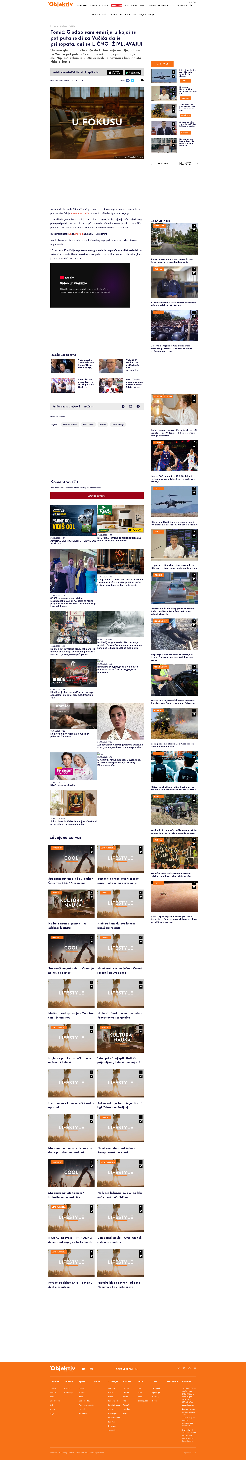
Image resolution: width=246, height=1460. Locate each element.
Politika (96, 14)
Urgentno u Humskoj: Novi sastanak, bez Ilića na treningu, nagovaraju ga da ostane (174, 566)
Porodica (112, 1426)
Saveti (140, 1392)
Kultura (127, 1382)
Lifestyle (152, 5)
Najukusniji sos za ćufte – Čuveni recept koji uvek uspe (119, 970)
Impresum (53, 1452)
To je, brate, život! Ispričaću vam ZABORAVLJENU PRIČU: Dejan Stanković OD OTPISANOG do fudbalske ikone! (189, 1396)
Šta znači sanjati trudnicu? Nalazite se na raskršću (66, 1195)
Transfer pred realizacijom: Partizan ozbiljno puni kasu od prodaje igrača (171, 874)
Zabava (68, 1382)
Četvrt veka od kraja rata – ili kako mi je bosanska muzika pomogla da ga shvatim (189, 1435)
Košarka (185, 133)
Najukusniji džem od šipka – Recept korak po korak (116, 1150)
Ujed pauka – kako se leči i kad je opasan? (71, 1105)
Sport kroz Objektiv (86, 1405)
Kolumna (186, 1382)
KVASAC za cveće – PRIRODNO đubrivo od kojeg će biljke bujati (70, 1240)
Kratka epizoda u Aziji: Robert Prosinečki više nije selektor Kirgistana (173, 304)
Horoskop (182, 5)
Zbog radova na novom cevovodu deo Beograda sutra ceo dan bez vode (172, 260)
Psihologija (112, 1413)
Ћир (194, 2)
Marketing (63, 1452)
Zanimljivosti (143, 1401)
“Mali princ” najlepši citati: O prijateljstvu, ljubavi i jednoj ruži (119, 1060)
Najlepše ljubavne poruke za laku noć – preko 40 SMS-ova (120, 1195)
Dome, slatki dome (163, 397)
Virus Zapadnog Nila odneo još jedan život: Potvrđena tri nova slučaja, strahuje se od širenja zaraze (174, 919)
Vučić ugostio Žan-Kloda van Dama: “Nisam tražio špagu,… (86, 364)
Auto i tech (163, 5)
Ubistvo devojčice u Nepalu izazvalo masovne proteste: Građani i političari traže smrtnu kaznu (171, 348)
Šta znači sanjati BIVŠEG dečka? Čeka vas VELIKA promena (70, 881)
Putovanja (112, 1409)
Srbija (151, 14)
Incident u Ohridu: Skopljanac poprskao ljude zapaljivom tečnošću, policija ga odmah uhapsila (172, 611)
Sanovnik (111, 1430)
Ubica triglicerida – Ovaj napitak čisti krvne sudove (119, 1240)
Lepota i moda (108, 848)
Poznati (67, 1388)
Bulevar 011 (104, 5)
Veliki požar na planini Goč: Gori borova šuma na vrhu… (187, 108)
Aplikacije (156, 1392)
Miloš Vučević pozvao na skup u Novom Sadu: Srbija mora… (134, 383)
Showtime (83, 1413)
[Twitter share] (132, 80)
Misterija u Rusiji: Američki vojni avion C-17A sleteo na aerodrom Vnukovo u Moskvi (174, 523)
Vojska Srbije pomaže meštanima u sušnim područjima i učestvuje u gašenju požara (174, 831)
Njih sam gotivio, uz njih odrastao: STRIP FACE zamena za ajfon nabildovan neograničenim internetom (188, 1417)
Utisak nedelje (118, 424)
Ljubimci (111, 1422)
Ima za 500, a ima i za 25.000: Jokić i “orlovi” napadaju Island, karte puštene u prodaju (173, 479)
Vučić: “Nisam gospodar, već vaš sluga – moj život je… (86, 383)
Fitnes (110, 1397)
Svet (135, 14)
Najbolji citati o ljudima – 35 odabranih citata (67, 925)
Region (142, 14)
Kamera (126, 1388)
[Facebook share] (128, 80)
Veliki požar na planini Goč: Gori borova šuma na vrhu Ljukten (172, 745)
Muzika (125, 1401)
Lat (190, 2)
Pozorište (126, 1405)
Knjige (125, 1397)
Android (78, 233)
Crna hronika (125, 14)
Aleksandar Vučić (70, 424)
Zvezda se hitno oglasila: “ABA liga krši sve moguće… (187, 124)
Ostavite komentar (97, 495)
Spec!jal (82, 1409)
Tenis (81, 1397)
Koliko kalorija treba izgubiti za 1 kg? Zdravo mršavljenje (119, 1105)
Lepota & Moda (114, 1405)
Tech (154, 1382)
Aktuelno (126, 1409)
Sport (126, 5)
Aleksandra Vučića (79, 213)
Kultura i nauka (138, 5)
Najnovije (82, 5)
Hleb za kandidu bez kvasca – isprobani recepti (117, 925)
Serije (125, 1413)
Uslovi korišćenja (82, 1452)
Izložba (126, 1392)
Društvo (105, 14)
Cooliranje (68, 1392)
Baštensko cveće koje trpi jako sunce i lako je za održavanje (118, 881)
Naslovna (54, 26)
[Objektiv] (60, 5)
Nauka (154, 1401)
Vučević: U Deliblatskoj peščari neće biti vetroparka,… (133, 365)
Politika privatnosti (97, 1452)
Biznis (114, 14)
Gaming (155, 1397)
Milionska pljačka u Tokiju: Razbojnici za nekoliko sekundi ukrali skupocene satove (173, 788)
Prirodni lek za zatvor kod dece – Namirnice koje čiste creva (120, 1285)
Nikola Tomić (88, 424)
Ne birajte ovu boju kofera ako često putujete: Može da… (186, 142)
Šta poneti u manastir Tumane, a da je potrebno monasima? (70, 1150)
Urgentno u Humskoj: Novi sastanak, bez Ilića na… (188, 90)
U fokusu (92, 5)
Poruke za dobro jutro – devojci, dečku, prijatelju (70, 1285)
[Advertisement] (97, 184)
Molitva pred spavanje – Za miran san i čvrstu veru (71, 1015)
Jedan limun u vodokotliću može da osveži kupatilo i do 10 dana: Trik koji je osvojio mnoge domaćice (174, 433)
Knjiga (56, 893)
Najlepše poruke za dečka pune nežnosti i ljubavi (69, 1060)
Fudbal (185, 98)
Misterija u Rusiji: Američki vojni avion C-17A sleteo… (187, 73)
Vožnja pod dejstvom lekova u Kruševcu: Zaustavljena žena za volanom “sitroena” (173, 701)
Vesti (139, 1388)
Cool (173, 5)
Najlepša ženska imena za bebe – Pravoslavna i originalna (120, 1015)
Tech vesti (156, 1388)
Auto (140, 1382)
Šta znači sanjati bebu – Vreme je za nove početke (71, 970)
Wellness (111, 1388)
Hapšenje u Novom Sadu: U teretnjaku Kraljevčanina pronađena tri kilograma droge (172, 657)
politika (103, 424)
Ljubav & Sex (113, 1401)
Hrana (105, 893)
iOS (70, 233)
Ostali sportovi (84, 1401)
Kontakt (71, 1452)
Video (97, 1382)
